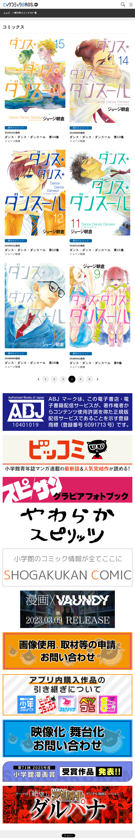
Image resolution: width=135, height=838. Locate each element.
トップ (7, 13)
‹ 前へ (38, 379)
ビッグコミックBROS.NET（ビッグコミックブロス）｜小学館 (21, 5)
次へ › (96, 379)
